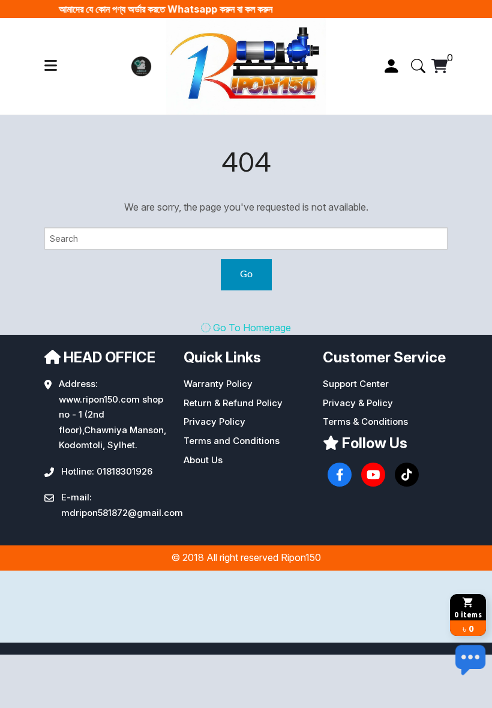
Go (246, 274)
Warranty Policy (218, 383)
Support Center (356, 383)
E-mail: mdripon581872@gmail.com (122, 504)
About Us (203, 460)
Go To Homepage (251, 328)
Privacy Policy (214, 421)
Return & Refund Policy (233, 403)
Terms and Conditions (232, 440)
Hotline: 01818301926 (106, 471)
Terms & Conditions (365, 421)
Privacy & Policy (358, 403)
